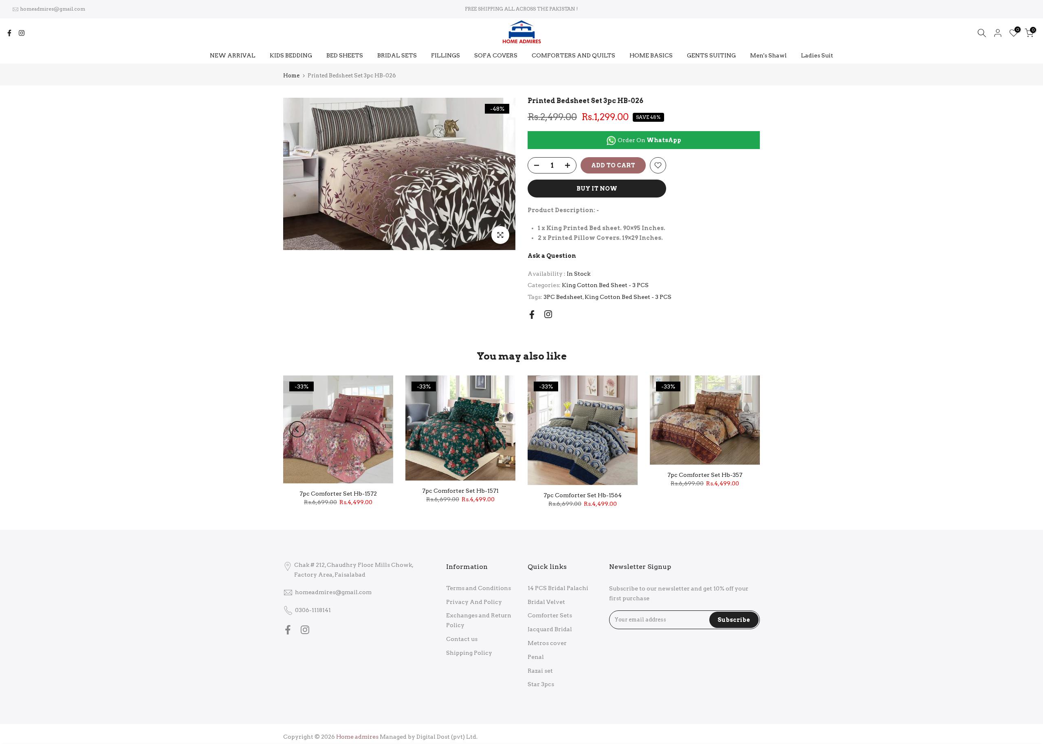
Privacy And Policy (474, 602)
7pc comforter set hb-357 (704, 475)
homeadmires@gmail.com (52, 9)
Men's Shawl (768, 55)
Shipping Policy (469, 653)
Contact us (461, 639)
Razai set (540, 670)
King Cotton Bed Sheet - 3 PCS (605, 285)
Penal (536, 657)
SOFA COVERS (495, 55)
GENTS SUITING (711, 55)
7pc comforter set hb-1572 (338, 493)
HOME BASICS (651, 55)
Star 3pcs (541, 684)
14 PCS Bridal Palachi (558, 588)
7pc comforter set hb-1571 (460, 490)
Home (291, 75)
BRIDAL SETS (397, 55)
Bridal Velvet (546, 602)
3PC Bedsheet (563, 297)
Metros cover (547, 643)
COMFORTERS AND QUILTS (573, 55)
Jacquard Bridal (550, 629)
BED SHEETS (344, 55)
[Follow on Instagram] (21, 33)
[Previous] (297, 429)
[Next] (745, 429)
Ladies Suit (817, 55)
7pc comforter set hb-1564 (583, 495)
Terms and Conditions (478, 588)
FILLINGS (445, 55)
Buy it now (597, 188)
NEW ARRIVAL (232, 55)
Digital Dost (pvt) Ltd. (446, 736)
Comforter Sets (550, 615)
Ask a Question (552, 255)
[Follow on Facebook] (9, 33)
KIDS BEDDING (291, 55)
